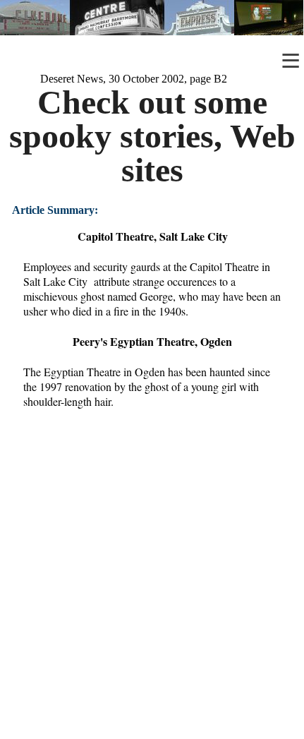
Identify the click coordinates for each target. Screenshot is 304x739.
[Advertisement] (151, 583)
